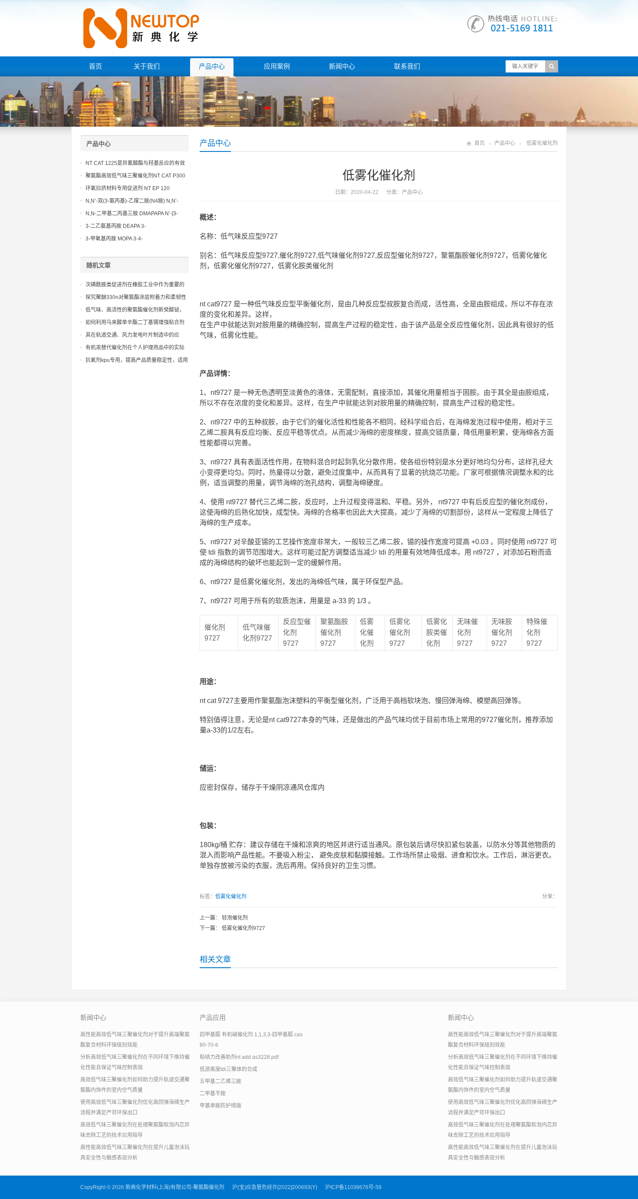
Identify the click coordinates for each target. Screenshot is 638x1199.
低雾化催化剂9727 (243, 928)
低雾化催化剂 (231, 897)
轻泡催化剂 (235, 918)
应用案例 (277, 66)
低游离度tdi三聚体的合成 (228, 1069)
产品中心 (212, 66)
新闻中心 (342, 66)
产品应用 (213, 1017)
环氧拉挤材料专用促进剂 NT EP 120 (128, 188)
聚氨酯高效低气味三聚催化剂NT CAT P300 (135, 176)
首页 (95, 66)
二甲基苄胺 (213, 1094)
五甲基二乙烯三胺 (220, 1081)
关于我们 (147, 66)
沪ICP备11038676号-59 (353, 1187)
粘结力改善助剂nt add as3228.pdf (239, 1057)
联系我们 (407, 66)
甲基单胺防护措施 (220, 1106)
